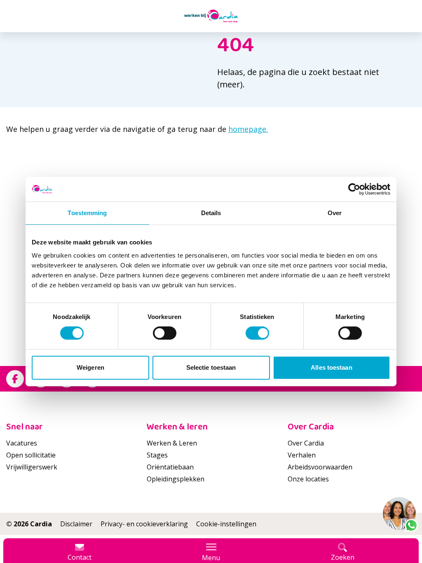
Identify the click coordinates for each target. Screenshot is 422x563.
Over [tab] (335, 212)
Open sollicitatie (31, 455)
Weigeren (90, 367)
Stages (157, 455)
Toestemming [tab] (87, 212)
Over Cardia (306, 443)
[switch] (164, 333)
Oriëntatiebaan (170, 467)
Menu (211, 557)
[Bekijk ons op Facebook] (15, 379)
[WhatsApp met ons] (399, 513)
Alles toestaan (331, 367)
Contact (79, 557)
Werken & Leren (172, 443)
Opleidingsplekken (175, 478)
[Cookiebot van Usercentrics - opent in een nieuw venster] (354, 189)
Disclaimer (76, 523)
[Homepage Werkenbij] (211, 16)
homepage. (248, 129)
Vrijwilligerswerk (31, 467)
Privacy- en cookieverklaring (144, 523)
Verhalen (302, 455)
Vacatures (21, 443)
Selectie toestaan (211, 367)
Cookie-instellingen (226, 523)
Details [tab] (211, 212)
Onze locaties (308, 478)
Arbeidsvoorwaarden (320, 467)
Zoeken (342, 557)
